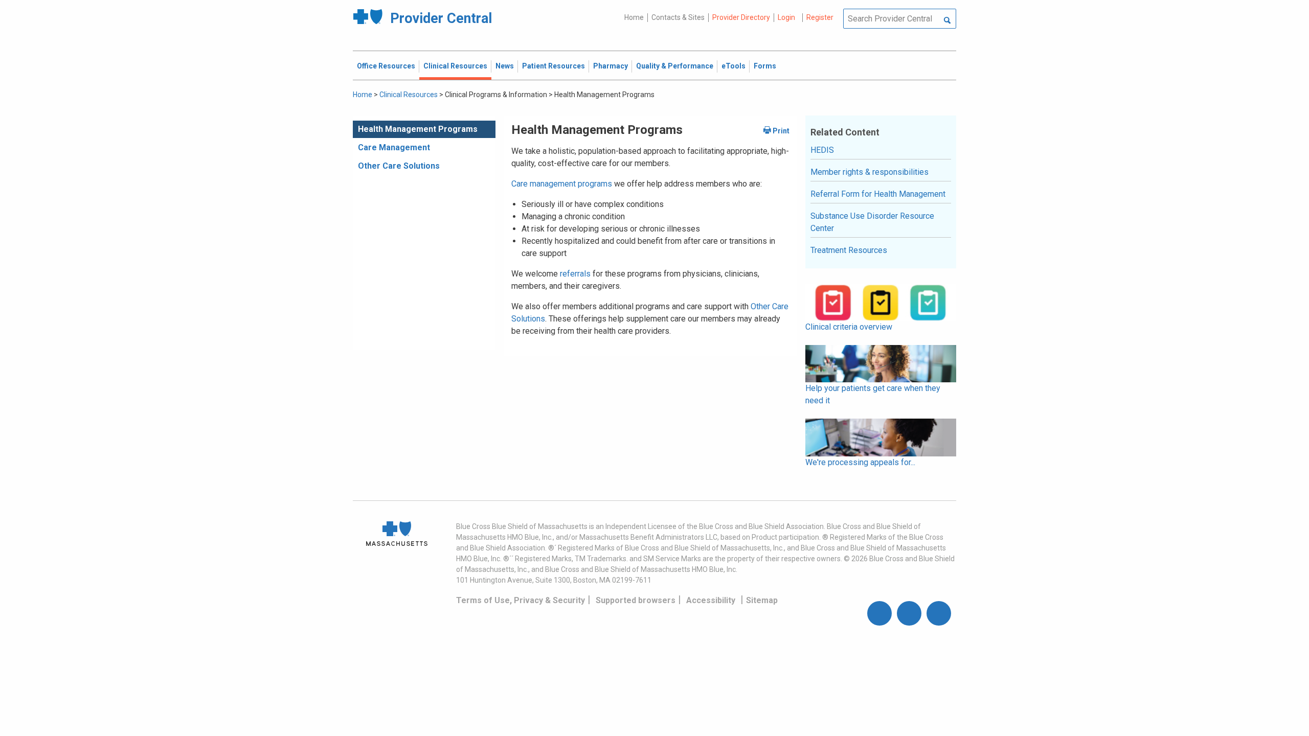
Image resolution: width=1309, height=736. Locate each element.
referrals (575, 274)
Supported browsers (635, 600)
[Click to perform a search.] (947, 21)
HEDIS (822, 150)
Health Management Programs (418, 129)
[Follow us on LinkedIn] (939, 613)
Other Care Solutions (399, 166)
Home (634, 17)
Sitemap (762, 600)
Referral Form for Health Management (877, 194)
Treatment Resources (848, 250)
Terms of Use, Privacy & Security (520, 600)
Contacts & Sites (678, 17)
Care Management (394, 147)
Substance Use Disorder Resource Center (872, 222)
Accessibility (710, 600)
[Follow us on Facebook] (879, 613)
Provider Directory (741, 17)
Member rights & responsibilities (869, 172)
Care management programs (561, 184)
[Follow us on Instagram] (909, 613)
